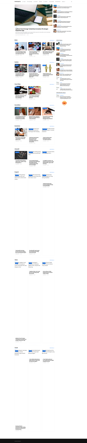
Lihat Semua (52, 40)
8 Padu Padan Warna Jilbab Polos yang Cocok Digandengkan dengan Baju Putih (34, 75)
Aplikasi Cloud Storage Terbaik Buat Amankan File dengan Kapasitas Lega (31, 29)
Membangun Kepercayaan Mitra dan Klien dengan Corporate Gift (48, 52)
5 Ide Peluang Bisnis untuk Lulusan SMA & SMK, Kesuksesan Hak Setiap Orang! (34, 53)
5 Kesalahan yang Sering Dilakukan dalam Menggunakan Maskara (48, 117)
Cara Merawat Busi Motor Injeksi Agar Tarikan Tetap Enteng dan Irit (64, 17)
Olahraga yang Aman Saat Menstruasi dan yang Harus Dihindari (20, 96)
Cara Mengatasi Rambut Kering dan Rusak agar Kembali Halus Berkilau (63, 22)
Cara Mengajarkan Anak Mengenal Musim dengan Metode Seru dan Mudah (64, 12)
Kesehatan (17, 129)
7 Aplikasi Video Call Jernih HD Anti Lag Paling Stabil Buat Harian (34, 272)
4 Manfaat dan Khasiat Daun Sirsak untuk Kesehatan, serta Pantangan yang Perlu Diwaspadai (34, 139)
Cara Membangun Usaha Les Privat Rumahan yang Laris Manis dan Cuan (20, 52)
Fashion (17, 65)
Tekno (16, 27)
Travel (61, 82)
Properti (58, 5)
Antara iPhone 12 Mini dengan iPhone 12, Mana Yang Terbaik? (47, 272)
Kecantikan (59, 20)
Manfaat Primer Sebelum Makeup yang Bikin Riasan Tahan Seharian (64, 27)
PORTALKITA (18, 1)
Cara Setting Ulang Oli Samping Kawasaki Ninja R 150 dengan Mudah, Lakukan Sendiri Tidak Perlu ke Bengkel (34, 162)
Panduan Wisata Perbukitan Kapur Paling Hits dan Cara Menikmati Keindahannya (20, 428)
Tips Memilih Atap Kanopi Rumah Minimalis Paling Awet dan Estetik (34, 251)
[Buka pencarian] (71, 1)
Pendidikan (59, 10)
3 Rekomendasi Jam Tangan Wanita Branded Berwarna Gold (48, 74)
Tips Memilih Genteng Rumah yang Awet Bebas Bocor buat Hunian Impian (64, 7)
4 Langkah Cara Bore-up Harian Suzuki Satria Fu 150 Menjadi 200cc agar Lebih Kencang (48, 162)
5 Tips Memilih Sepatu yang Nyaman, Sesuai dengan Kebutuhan (19, 74)
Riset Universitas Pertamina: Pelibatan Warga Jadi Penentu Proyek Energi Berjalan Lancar (65, 97)
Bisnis (16, 43)
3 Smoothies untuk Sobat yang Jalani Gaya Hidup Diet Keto (34, 96)
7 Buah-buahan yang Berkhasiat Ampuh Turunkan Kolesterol (47, 138)
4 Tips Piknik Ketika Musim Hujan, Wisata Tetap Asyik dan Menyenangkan (34, 360)
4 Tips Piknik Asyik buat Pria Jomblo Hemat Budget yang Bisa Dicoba (48, 360)
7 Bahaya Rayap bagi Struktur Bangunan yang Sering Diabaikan (48, 184)
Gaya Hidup (17, 87)
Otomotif (58, 15)
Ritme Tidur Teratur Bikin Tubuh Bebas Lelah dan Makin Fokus (64, 32)
